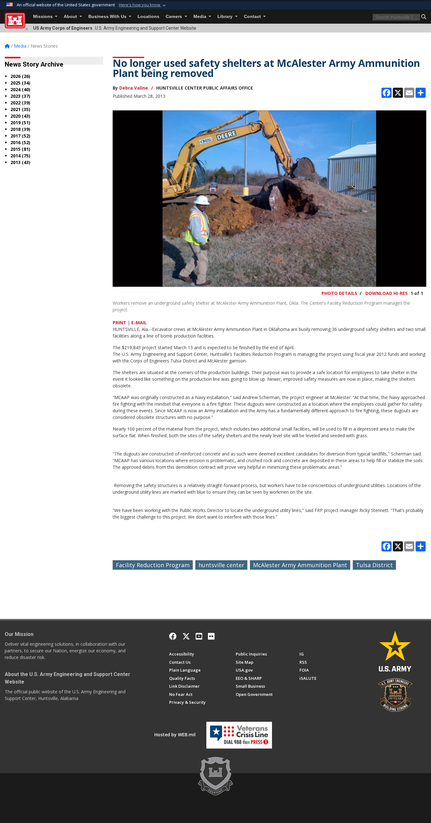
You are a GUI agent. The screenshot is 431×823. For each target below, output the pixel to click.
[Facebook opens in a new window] (173, 636)
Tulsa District (374, 565)
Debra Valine (133, 88)
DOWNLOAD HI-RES (386, 293)
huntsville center (221, 565)
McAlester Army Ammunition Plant (300, 565)
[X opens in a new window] (186, 636)
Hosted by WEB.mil (175, 735)
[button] (143, 5)
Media (200, 16)
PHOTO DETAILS (339, 293)
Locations (148, 16)
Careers (174, 16)
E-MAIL (139, 323)
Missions (43, 16)
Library (225, 16)
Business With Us (108, 16)
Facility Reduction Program (153, 565)
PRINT (119, 323)
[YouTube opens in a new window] (199, 636)
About (71, 16)
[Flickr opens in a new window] (211, 636)
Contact (253, 16)
